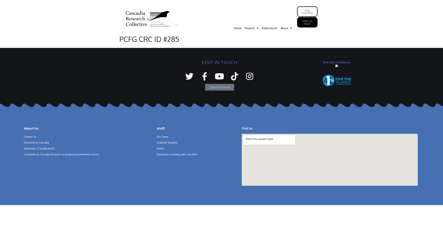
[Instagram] (250, 76)
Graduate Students (167, 142)
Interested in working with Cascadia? (177, 154)
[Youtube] (219, 76)
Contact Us (30, 136)
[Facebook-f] (204, 76)
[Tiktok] (234, 76)
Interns (160, 148)
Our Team (162, 136)
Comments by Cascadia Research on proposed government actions (61, 154)
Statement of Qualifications (39, 148)
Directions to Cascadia (36, 142)
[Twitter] (189, 76)
